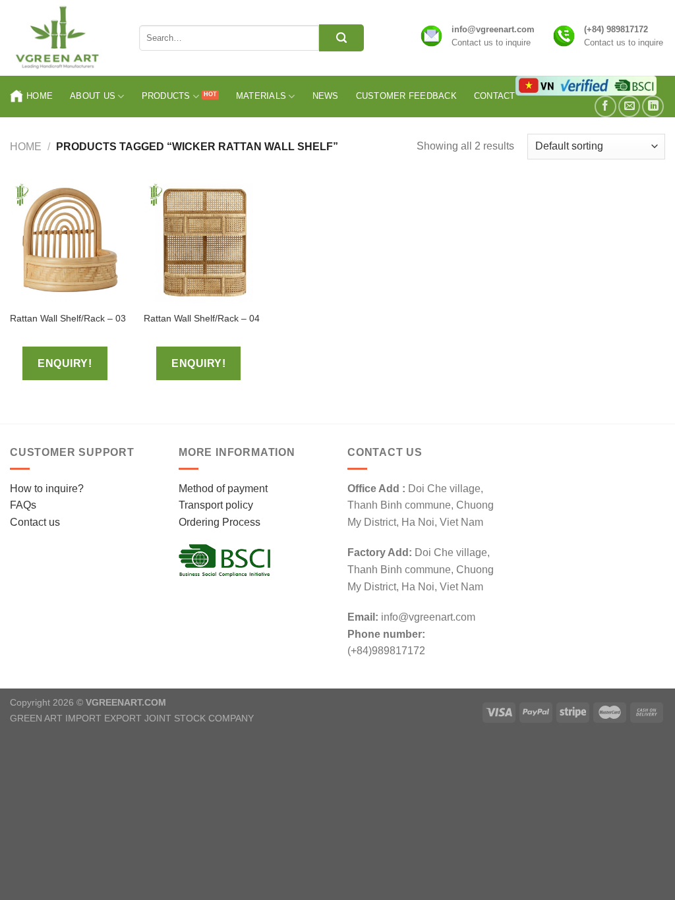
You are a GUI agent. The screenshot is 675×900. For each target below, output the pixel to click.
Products (166, 96)
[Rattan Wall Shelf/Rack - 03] (70, 243)
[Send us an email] (629, 106)
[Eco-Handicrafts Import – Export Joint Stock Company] (64, 38)
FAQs (23, 505)
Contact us (35, 522)
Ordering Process (219, 522)
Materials (261, 96)
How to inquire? (47, 488)
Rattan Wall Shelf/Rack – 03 (68, 318)
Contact (494, 96)
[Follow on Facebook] (605, 106)
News (325, 96)
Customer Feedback (406, 96)
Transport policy (216, 505)
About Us (92, 96)
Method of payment (223, 488)
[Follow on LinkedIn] (653, 106)
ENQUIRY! (65, 363)
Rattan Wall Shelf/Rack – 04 (202, 318)
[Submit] (341, 37)
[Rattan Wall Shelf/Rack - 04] (204, 243)
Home (39, 96)
